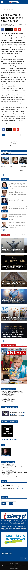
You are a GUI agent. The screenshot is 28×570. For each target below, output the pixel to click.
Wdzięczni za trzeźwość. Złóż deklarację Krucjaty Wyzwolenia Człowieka (13, 267)
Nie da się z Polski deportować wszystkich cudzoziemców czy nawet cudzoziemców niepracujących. (18, 208)
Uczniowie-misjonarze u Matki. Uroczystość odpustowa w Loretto (12, 318)
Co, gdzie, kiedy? (5, 234)
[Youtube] (25, 558)
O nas (3, 565)
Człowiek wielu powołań (6, 470)
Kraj (11, 234)
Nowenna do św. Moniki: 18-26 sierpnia (9, 476)
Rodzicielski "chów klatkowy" (7, 464)
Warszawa (17, 234)
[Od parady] (4, 193)
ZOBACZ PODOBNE (6, 151)
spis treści (23, 345)
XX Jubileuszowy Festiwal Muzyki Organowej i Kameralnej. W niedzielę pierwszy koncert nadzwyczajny (13, 334)
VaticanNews (14, 145)
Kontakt (12, 565)
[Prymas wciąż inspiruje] (4, 185)
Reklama (16, 563)
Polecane (11, 563)
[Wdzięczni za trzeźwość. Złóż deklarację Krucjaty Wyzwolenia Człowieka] (14, 262)
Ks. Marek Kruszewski (6, 455)
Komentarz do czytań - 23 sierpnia (8, 397)
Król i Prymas (3, 227)
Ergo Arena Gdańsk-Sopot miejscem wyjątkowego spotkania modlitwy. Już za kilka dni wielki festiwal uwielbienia (13, 300)
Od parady (3, 196)
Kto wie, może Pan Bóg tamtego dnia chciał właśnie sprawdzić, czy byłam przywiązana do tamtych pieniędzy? (17, 200)
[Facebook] (21, 558)
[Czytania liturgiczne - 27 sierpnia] (14, 160)
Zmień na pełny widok (6, 553)
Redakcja (7, 565)
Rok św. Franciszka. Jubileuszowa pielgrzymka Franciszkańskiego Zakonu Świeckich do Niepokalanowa (13, 249)
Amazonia (8, 135)
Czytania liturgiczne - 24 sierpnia (8, 401)
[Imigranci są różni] (4, 209)
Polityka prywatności (14, 568)
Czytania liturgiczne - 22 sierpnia (8, 399)
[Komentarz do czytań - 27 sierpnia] (5, 160)
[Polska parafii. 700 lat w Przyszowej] (4, 217)
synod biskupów (15, 135)
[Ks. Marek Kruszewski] (6, 453)
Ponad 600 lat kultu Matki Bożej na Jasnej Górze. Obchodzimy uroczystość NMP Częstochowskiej (12, 392)
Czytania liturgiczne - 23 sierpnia (8, 394)
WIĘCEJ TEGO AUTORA (7, 153)
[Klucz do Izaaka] (4, 201)
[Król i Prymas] (4, 225)
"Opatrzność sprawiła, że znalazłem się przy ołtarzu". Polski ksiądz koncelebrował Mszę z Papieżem (12, 467)
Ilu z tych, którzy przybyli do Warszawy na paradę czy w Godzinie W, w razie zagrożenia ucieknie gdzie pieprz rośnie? (18, 192)
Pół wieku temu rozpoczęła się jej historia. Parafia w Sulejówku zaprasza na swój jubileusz (13, 283)
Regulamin (22, 565)
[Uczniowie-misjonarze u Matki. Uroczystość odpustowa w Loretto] (14, 313)
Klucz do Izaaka (4, 203)
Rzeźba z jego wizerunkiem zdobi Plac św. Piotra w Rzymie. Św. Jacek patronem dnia (14, 473)
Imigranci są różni (3, 211)
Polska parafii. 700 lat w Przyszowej (3, 219)
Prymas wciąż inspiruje (3, 188)
